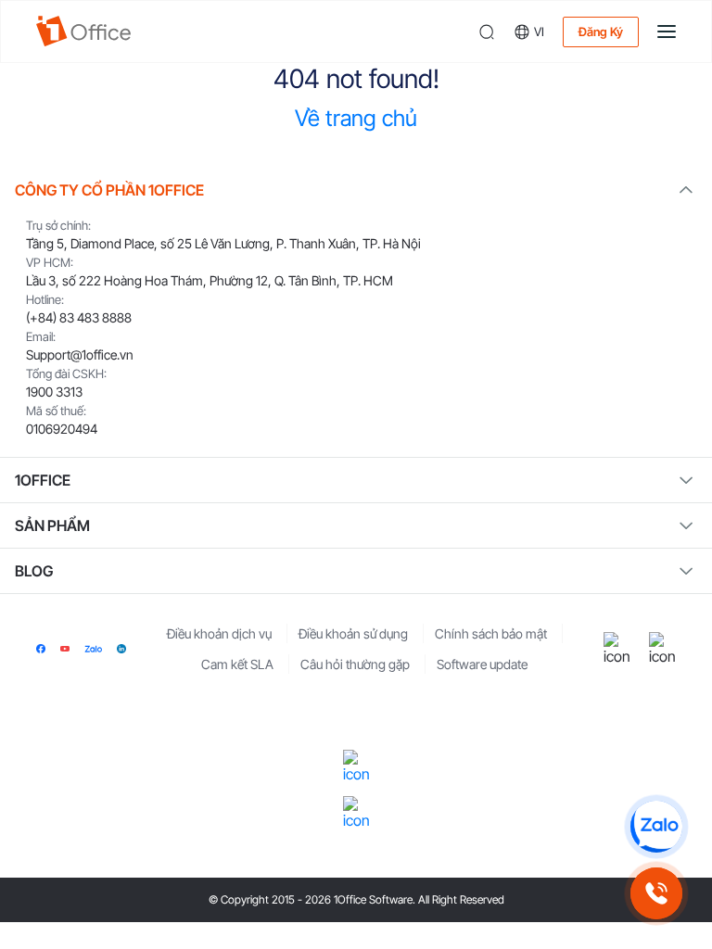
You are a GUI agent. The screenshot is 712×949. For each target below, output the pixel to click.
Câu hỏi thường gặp (355, 664)
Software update (482, 664)
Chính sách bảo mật (491, 633)
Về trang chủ (356, 118)
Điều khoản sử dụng (353, 633)
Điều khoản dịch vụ (219, 633)
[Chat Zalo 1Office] (656, 827)
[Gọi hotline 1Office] (656, 893)
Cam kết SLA (237, 664)
